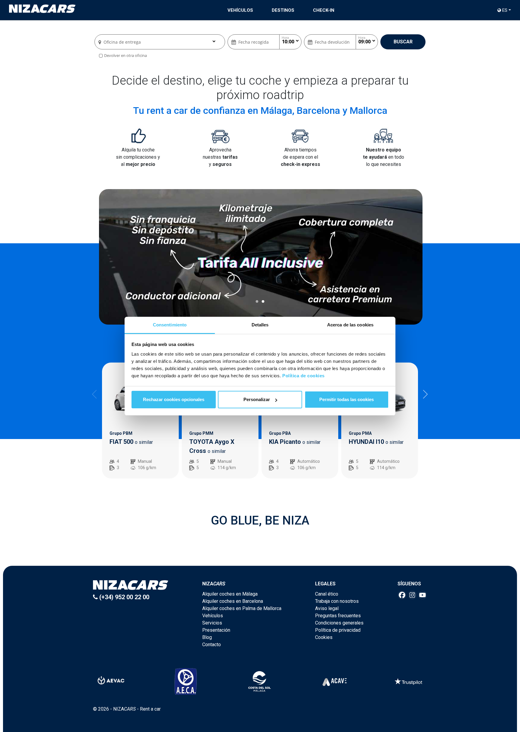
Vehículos (240, 10)
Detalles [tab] (260, 324)
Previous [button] (94, 394)
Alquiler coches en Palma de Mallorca (241, 608)
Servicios (212, 623)
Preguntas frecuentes (338, 615)
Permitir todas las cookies (346, 399)
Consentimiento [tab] (170, 324)
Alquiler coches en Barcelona (232, 601)
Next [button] (425, 394)
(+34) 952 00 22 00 (123, 597)
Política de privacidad (338, 630)
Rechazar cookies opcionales (173, 399)
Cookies (324, 637)
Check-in (323, 10)
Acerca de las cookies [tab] (350, 324)
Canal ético (326, 594)
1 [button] (257, 302)
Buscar (403, 42)
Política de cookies (303, 375)
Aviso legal (327, 608)
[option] (260, 257)
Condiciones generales (339, 623)
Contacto (211, 644)
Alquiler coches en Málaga (230, 594)
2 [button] (263, 302)
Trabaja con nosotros (337, 601)
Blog (207, 637)
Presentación (216, 630)
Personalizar (256, 399)
